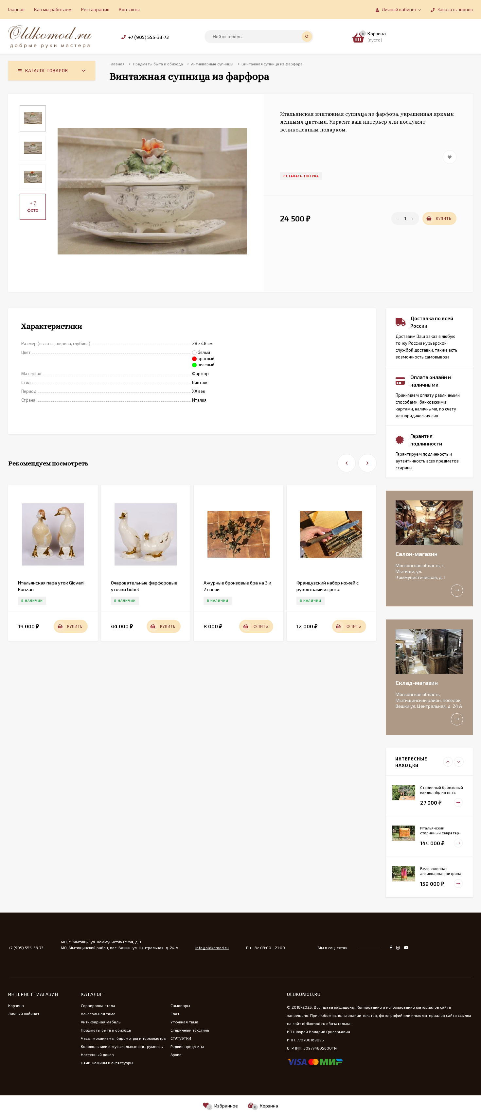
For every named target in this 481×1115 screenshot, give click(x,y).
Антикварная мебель (100, 1021)
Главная (16, 9)
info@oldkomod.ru (212, 947)
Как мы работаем (53, 9)
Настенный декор (97, 1054)
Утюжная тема (184, 1021)
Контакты (129, 9)
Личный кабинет (23, 1013)
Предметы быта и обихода (106, 1030)
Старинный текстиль (189, 1030)
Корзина (16, 1005)
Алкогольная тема (98, 1013)
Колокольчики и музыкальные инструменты (122, 1046)
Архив (176, 1054)
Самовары (180, 1005)
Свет (174, 1013)
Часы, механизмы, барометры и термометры (124, 1038)
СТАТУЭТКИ (180, 1038)
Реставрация (95, 9)
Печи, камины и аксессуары (107, 1062)
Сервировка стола (98, 1005)
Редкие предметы (187, 1046)
